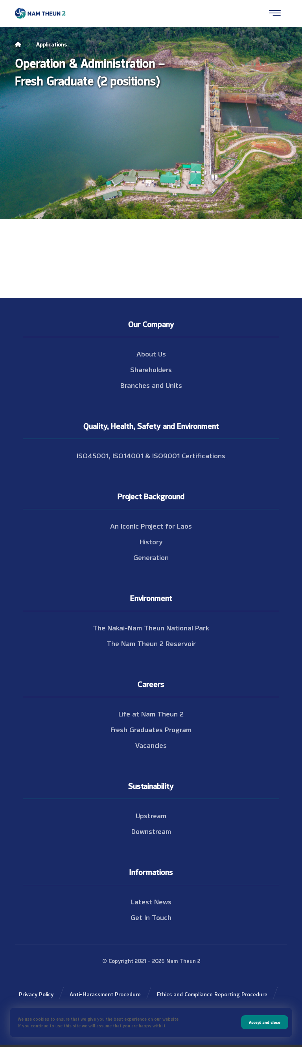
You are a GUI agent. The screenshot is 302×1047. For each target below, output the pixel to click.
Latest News (151, 901)
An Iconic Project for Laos (151, 525)
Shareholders (151, 369)
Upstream (151, 815)
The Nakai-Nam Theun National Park (151, 627)
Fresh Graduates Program (151, 729)
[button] (275, 13)
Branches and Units (151, 384)
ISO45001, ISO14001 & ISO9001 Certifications (151, 455)
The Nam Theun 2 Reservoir (151, 643)
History (151, 541)
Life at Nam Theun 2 (151, 713)
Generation (151, 557)
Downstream (151, 831)
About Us (151, 353)
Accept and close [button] (264, 1022)
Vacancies (151, 744)
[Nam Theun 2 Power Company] (40, 13)
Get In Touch (151, 917)
